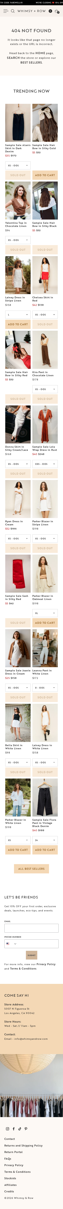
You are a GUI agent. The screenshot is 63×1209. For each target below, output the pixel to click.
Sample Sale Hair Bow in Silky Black (44, 224)
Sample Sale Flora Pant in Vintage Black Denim (44, 823)
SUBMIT (32, 955)
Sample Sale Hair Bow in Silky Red (16, 374)
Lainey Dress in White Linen (42, 747)
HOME (40, 53)
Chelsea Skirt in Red (42, 299)
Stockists (10, 1178)
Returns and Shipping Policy (23, 1145)
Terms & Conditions (23, 968)
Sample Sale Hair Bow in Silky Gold (44, 147)
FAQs (7, 1159)
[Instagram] (7, 1129)
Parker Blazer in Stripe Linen (42, 523)
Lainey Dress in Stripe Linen (15, 299)
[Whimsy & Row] (32, 11)
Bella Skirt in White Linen (14, 747)
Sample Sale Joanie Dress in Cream (18, 672)
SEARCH (13, 58)
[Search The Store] (13, 11)
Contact (9, 1139)
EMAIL (7, 921)
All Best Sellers (31, 869)
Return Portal (13, 1152)
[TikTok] (20, 1129)
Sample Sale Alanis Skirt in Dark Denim (18, 148)
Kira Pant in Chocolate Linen (43, 374)
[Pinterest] (26, 1129)
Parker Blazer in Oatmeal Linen (42, 597)
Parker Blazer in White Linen (15, 821)
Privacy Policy (46, 964)
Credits (9, 1191)
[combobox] (11, 944)
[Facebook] (13, 1129)
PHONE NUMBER (12, 936)
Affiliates (10, 1185)
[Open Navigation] (7, 11)
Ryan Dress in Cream (14, 523)
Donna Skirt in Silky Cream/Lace (16, 448)
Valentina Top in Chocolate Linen (16, 224)
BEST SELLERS (31, 62)
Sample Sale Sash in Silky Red (16, 597)
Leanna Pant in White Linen (42, 672)
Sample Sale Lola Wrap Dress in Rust (44, 448)
